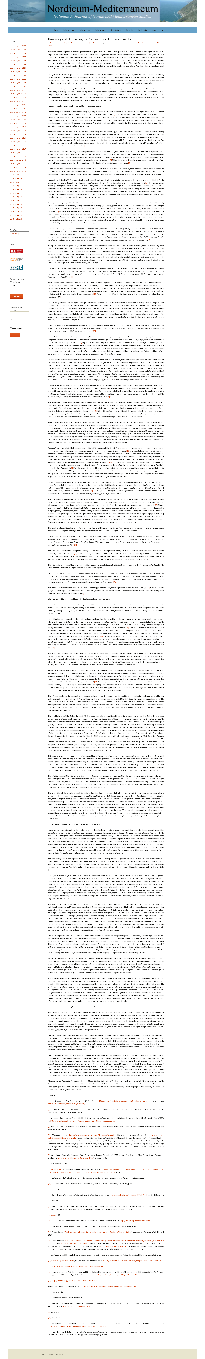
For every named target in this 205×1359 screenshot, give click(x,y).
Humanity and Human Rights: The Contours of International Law (90, 39)
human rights (98, 43)
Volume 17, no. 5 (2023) (18, 75)
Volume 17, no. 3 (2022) (18, 83)
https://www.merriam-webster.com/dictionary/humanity (92, 1135)
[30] (73, 642)
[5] (146, 183)
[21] (91, 491)
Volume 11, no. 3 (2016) (18, 153)
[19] (110, 462)
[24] (75, 553)
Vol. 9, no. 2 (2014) (16, 182)
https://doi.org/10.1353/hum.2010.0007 (78, 1306)
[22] (156, 505)
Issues (154, 30)
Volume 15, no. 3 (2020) (18, 112)
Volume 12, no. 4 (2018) (18, 138)
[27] (84, 593)
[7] (58, 211)
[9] (71, 277)
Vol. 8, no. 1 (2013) (16, 197)
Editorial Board (84, 30)
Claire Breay (56, 1260)
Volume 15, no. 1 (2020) (18, 119)
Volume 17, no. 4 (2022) (18, 79)
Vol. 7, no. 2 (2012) (16, 204)
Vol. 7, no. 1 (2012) (16, 208)
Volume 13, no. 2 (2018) (18, 130)
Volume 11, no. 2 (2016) (18, 156)
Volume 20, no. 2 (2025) (18, 53)
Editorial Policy (68, 30)
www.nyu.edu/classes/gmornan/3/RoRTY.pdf (129, 1195)
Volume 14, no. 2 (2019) (18, 123)
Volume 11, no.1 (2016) (18, 160)
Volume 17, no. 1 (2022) (18, 90)
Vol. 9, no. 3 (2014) (16, 178)
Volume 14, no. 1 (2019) (18, 127)
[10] (95, 294)
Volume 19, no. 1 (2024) (18, 64)
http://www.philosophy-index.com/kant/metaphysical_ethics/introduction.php (82, 1121)
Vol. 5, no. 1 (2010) (16, 219)
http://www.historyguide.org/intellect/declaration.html (74, 1280)
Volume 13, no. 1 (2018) (18, 134)
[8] (150, 240)
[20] (72, 468)
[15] (110, 396)
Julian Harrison (68, 1260)
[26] (148, 587)
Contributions (116, 30)
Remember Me (17, 328)
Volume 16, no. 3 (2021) (18, 101)
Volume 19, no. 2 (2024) (18, 61)
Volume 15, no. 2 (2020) (18, 116)
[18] (128, 451)
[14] (80, 342)
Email (12, 286)
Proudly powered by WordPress (52, 1354)
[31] (53, 647)
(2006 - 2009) (14, 234)
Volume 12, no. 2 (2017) (18, 145)
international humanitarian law (143, 43)
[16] (96, 411)
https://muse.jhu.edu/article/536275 (114, 1246)
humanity (107, 43)
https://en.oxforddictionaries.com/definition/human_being (123, 1101)
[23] (75, 545)
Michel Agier (56, 1169)
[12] (151, 311)
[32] (95, 682)
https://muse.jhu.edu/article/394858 (100, 1172)
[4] (129, 163)
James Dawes (66, 1243)
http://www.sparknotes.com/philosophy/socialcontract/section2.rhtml (77, 1326)
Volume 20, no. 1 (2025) (18, 57)
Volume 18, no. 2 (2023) (18, 68)
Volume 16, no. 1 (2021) (18, 108)
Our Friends (142, 30)
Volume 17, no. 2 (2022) (18, 86)
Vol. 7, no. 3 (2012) (16, 200)
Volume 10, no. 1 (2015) (18, 171)
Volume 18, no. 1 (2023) (18, 72)
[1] (115, 114)
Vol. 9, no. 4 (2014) (16, 175)
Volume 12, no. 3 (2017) (18, 142)
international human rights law (121, 43)
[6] (152, 205)
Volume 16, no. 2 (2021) (18, 105)
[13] (94, 331)
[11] (61, 297)
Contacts (129, 30)
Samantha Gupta (81, 1243)
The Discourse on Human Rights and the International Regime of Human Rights (98, 1232)
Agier (53, 1215)
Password (13, 319)
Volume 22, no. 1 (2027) (18, 46)
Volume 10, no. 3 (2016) (18, 164)
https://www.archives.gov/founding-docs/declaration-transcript (77, 1266)
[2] (83, 146)
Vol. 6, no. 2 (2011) (16, 212)
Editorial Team (100, 30)
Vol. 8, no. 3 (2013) (16, 189)
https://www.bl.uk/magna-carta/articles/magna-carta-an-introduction (132, 1260)
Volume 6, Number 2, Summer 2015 (150, 1240)
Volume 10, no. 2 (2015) (18, 167)
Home (56, 30)
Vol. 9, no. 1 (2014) (16, 186)
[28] (127, 627)
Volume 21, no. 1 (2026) (18, 49)
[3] (110, 160)
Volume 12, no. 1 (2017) (18, 149)
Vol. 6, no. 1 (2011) (16, 215)
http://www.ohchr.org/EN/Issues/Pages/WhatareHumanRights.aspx (108, 1286)
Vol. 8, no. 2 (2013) (16, 193)
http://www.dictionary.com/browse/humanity (66, 1104)
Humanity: (100, 1240)
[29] (102, 636)
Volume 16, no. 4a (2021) (18, 97)
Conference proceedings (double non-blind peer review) (70, 43)
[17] (49, 451)
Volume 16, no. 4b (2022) (18, 94)
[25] (114, 582)
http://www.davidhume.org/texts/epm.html (75, 1158)
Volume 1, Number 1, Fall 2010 (72, 1172)
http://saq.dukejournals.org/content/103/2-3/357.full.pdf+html (113, 1275)
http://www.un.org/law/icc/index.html (134, 1220)
